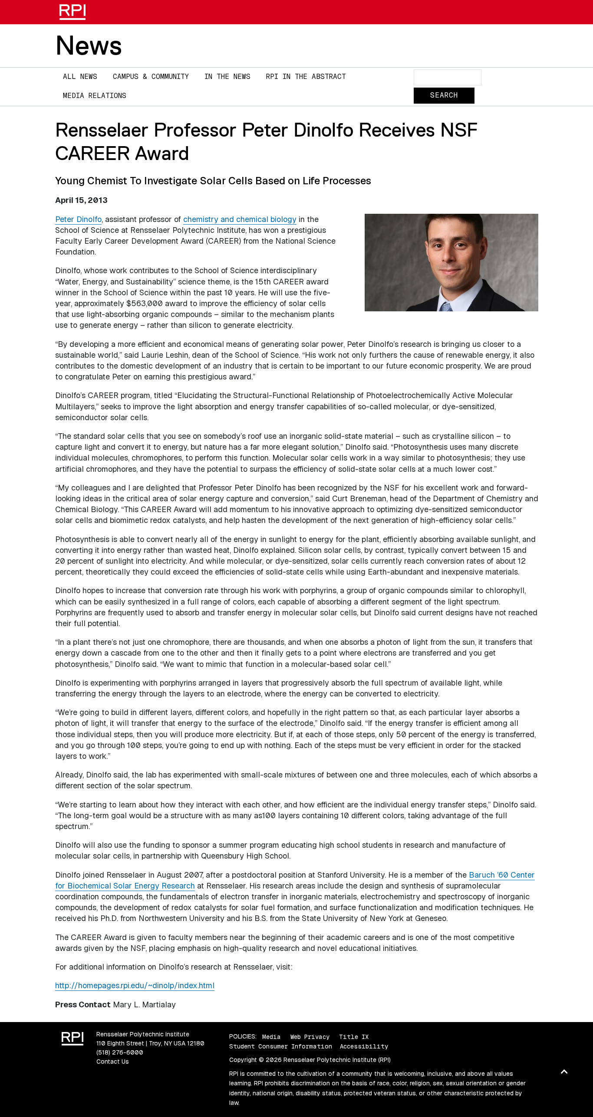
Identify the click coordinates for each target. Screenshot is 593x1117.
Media (271, 1036)
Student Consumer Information (280, 1046)
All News (80, 76)
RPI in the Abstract (306, 76)
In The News (227, 76)
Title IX (354, 1036)
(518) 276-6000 (119, 1052)
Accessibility (364, 1046)
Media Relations (94, 95)
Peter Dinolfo (78, 219)
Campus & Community (151, 76)
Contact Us (112, 1061)
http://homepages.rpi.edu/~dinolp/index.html (134, 985)
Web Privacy (309, 1036)
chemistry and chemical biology (239, 219)
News (88, 45)
